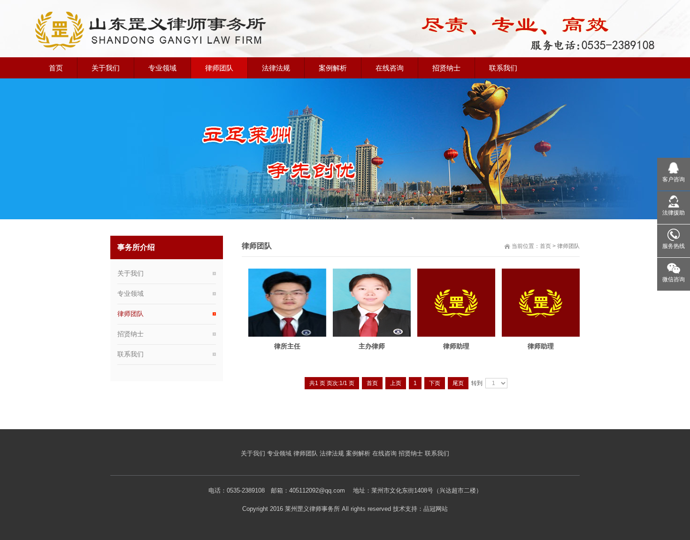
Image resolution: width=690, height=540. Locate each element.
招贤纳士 (130, 334)
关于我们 (130, 273)
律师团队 (568, 246)
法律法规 (332, 453)
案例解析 (358, 453)
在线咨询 (384, 453)
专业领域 (130, 293)
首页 (545, 246)
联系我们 (130, 354)
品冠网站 (435, 508)
